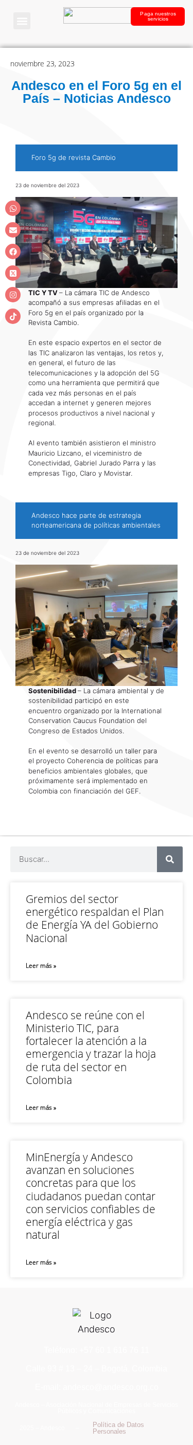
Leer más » (41, 965)
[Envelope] (13, 230)
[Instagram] (13, 294)
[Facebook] (13, 251)
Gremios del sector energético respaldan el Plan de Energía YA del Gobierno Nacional (95, 918)
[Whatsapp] (13, 208)
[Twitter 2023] (13, 273)
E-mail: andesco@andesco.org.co (97, 1387)
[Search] (170, 859)
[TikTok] (13, 316)
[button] (21, 20)
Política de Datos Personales (118, 1428)
